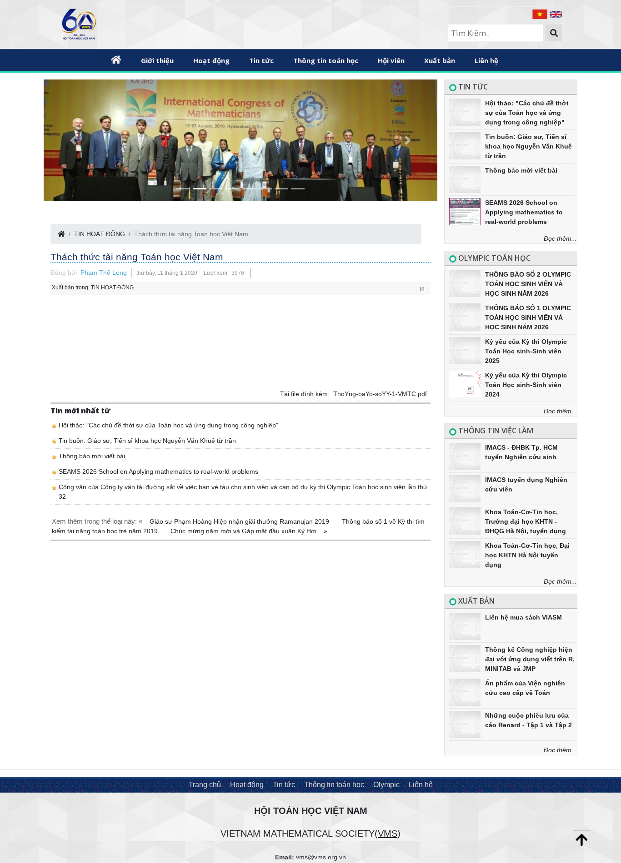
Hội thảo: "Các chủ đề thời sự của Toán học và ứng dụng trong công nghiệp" (168, 425)
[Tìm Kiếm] (554, 33)
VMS (387, 833)
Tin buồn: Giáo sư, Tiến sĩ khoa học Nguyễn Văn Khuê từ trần (147, 440)
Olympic (386, 785)
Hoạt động (247, 785)
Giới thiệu (157, 60)
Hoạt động (211, 60)
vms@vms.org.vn (321, 857)
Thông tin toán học (325, 60)
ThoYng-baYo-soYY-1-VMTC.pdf (380, 393)
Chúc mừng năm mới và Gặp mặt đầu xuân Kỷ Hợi (244, 531)
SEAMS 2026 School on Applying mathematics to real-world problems (158, 471)
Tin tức (261, 60)
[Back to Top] (581, 839)
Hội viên (391, 60)
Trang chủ (205, 785)
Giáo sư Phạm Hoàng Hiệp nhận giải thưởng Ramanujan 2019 (240, 521)
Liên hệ (486, 60)
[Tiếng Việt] (541, 13)
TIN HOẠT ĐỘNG (99, 234)
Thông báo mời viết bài (92, 456)
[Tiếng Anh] (556, 13)
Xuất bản (439, 60)
